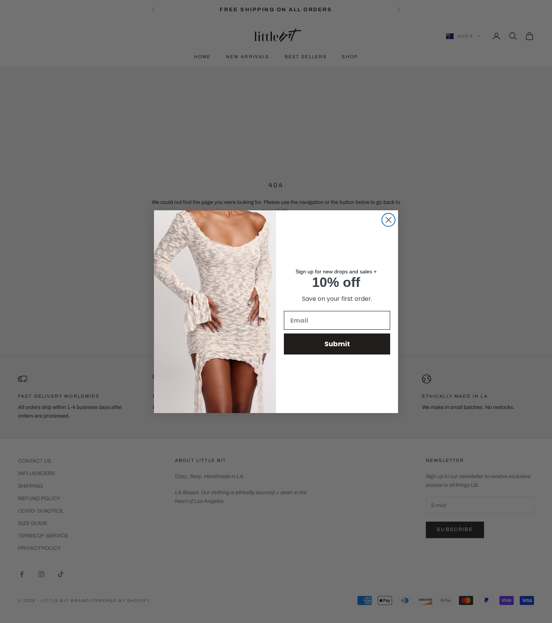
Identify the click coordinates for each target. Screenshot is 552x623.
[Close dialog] (388, 219)
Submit (337, 343)
